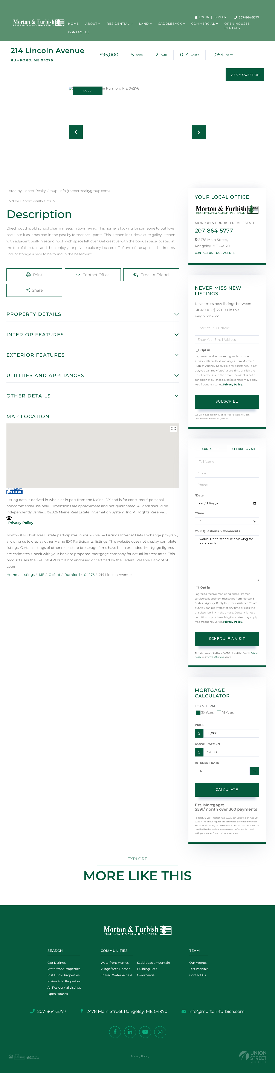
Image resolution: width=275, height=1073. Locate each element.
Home (11, 575)
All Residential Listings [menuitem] (64, 987)
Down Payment (208, 744)
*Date (199, 495)
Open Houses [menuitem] (237, 24)
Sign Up (220, 17)
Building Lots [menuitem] (147, 969)
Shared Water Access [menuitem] (116, 975)
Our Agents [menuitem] (197, 963)
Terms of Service (215, 657)
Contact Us (204, 253)
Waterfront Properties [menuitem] (63, 969)
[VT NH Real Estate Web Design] (252, 1057)
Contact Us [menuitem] (79, 32)
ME (41, 575)
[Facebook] (115, 1032)
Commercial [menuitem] (203, 24)
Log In (204, 17)
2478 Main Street (127, 1011)
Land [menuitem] (144, 24)
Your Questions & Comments (217, 531)
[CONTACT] (245, 74)
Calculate (227, 790)
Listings (28, 575)
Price (200, 725)
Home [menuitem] (73, 24)
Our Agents (225, 253)
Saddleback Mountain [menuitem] (153, 963)
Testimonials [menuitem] (198, 969)
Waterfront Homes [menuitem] (115, 963)
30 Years (207, 712)
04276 (89, 575)
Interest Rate (207, 763)
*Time (199, 513)
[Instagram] (160, 1032)
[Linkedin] (130, 1032)
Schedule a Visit (243, 449)
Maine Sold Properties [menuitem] (64, 981)
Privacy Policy (20, 523)
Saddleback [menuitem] (170, 24)
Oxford (54, 575)
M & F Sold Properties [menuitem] (63, 975)
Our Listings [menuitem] (56, 963)
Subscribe (227, 401)
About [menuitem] (91, 24)
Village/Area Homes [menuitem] (115, 969)
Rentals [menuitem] (232, 28)
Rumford (72, 575)
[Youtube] (145, 1032)
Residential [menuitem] (118, 24)
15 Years (228, 712)
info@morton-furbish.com (216, 1011)
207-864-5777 (248, 17)
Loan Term (205, 706)
